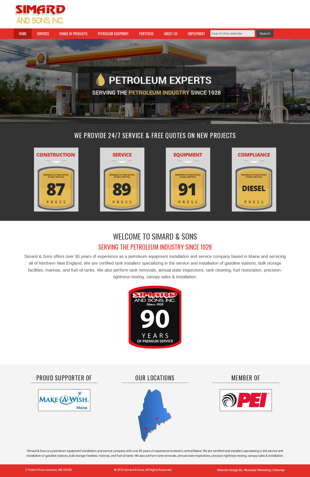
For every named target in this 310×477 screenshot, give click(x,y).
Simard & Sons (40, 15)
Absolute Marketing (258, 470)
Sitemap (279, 470)
